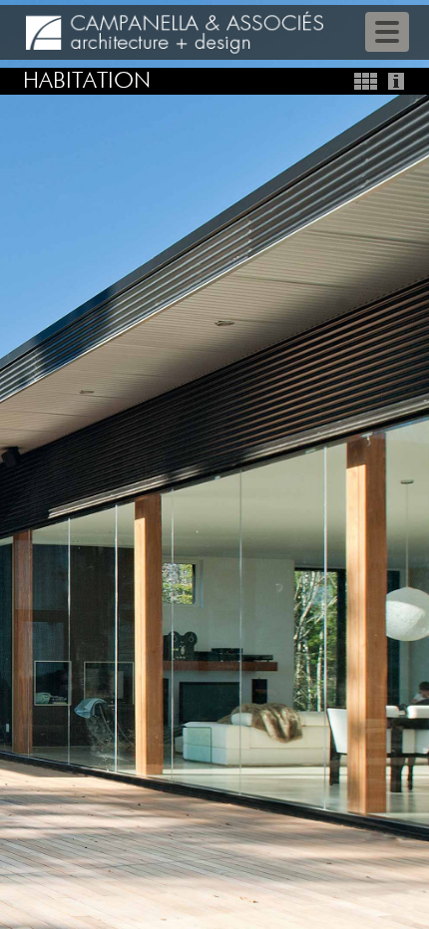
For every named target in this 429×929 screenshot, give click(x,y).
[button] (32, 464)
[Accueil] (175, 32)
